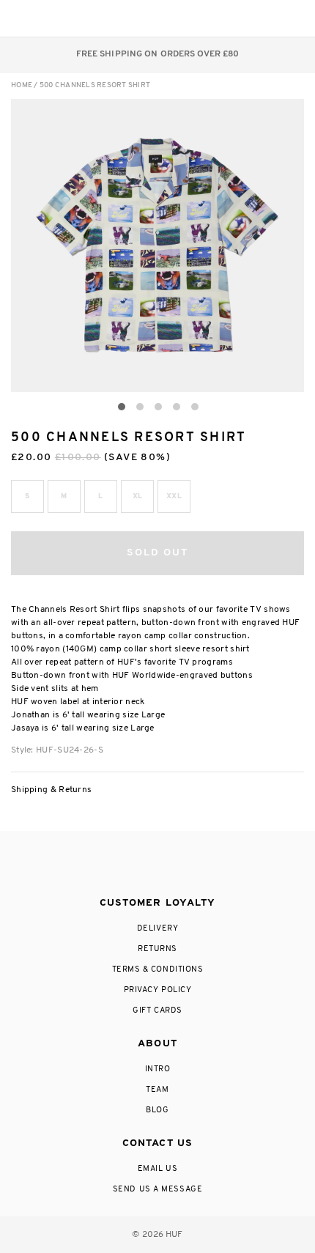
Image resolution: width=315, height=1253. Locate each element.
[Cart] (263, 18)
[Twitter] (157, 864)
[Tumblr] (184, 864)
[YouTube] (214, 864)
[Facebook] (126, 864)
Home (21, 85)
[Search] (204, 18)
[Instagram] (96, 864)
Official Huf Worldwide (44, 18)
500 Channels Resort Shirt (95, 85)
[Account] (233, 18)
